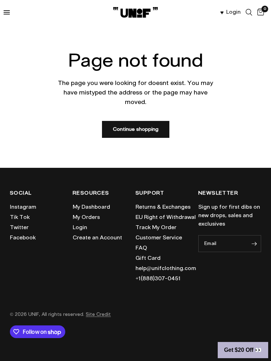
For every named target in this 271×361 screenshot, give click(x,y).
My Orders (86, 217)
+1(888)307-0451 (158, 278)
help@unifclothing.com (166, 268)
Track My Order (156, 227)
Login (80, 227)
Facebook (23, 237)
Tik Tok (20, 217)
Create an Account (97, 237)
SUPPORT (150, 193)
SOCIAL (20, 193)
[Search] (249, 12)
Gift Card (148, 258)
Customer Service (159, 237)
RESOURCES (91, 193)
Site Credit (98, 314)
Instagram (23, 207)
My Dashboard (91, 207)
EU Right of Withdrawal (166, 217)
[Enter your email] (254, 243)
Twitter (19, 227)
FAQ (141, 248)
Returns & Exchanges (163, 207)
